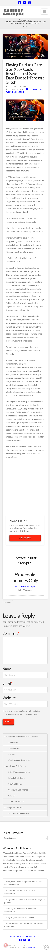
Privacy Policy (33, 936)
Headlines (7, 602)
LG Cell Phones (16, 784)
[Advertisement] (25, 486)
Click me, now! (25, 537)
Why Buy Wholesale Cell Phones (20, 917)
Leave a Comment (16, 92)
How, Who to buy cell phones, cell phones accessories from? (23, 883)
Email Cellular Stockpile (25, 586)
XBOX (12, 754)
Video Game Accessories (20, 760)
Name (8, 669)
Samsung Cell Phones (18, 789)
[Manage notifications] (6, 945)
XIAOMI (13, 795)
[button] (44, 11)
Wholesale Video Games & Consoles (22, 736)
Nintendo (13, 742)
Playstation (14, 748)
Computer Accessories (19, 813)
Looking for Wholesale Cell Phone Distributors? (20, 910)
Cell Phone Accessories (19, 772)
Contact (21, 936)
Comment (11, 633)
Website (9, 698)
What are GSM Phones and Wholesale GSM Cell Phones (24, 925)
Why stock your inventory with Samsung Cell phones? (24, 901)
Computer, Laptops (14, 807)
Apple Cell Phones (17, 778)
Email (7, 683)
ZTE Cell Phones (16, 801)
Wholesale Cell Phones (16, 766)
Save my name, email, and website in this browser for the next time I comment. (23, 713)
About (13, 936)
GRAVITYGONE (34, 947)
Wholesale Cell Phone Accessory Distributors (19, 892)
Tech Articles (34, 89)
